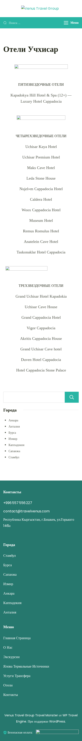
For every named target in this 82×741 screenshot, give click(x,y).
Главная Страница (17, 638)
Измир (13, 439)
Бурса (12, 432)
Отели (8, 685)
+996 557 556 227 (17, 502)
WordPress (57, 721)
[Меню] (66, 22)
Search (72, 397)
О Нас (7, 647)
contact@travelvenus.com (26, 511)
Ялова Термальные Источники (26, 666)
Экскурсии (11, 656)
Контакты (10, 694)
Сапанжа (14, 451)
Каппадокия (16, 445)
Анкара (13, 420)
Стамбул (14, 457)
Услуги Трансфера (16, 675)
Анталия (14, 426)
